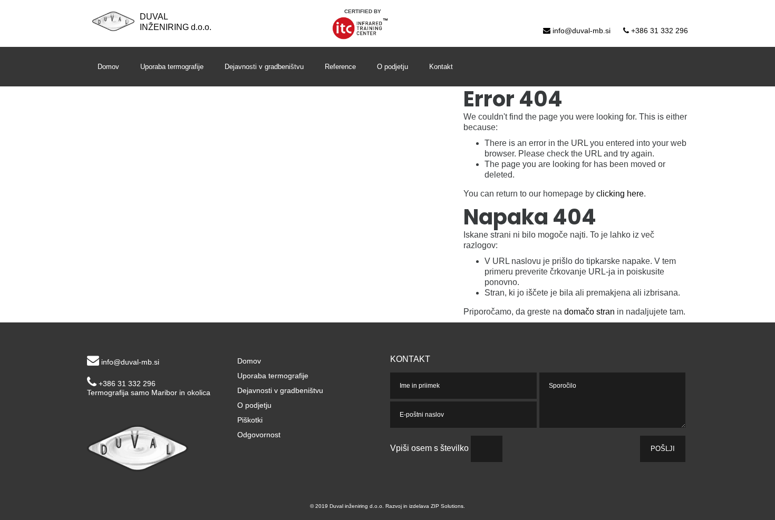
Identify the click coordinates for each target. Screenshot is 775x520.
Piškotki (250, 420)
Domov (108, 67)
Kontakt (441, 67)
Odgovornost (258, 435)
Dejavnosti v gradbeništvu (264, 67)
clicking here (620, 193)
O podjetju (392, 67)
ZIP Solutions (447, 506)
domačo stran (589, 311)
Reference (340, 67)
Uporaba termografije (172, 67)
